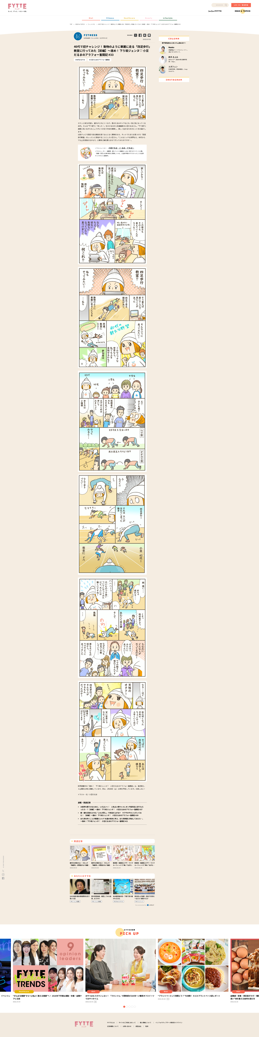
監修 (146, 1026)
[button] (124, 1007)
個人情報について (145, 1022)
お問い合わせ (127, 1026)
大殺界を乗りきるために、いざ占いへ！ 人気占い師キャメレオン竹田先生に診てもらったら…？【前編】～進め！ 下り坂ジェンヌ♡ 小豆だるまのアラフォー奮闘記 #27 (111, 808)
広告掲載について (113, 1026)
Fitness (110, 18)
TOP (71, 24)
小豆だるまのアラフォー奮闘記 (100, 60)
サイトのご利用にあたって (127, 1022)
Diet (91, 18)
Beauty (148, 18)
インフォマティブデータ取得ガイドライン (169, 1022)
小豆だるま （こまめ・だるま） (121, 148)
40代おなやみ (80, 60)
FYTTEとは (111, 1022)
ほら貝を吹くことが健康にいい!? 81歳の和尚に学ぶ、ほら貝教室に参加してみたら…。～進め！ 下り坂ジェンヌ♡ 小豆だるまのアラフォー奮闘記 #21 (112, 819)
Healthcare (129, 18)
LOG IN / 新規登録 (241, 5)
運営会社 (138, 1026)
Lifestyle (168, 18)
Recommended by (141, 905)
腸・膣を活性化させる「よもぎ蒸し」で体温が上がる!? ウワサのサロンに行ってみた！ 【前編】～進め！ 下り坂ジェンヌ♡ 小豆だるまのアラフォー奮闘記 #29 (111, 814)
